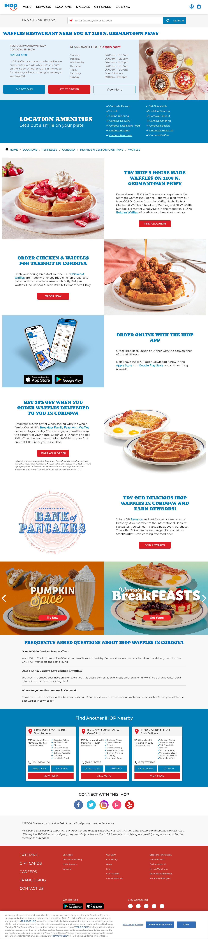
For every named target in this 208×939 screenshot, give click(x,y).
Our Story (111, 855)
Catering (62, 768)
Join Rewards (155, 545)
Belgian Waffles (127, 212)
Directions (24, 89)
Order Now (53, 296)
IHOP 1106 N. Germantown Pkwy (102, 149)
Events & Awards (114, 878)
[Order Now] (198, 6)
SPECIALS (83, 7)
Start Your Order (53, 453)
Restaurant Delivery (72, 859)
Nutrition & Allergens (160, 878)
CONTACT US (31, 888)
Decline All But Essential (160, 924)
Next (204, 598)
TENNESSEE (50, 149)
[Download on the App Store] (38, 379)
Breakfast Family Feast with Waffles (64, 427)
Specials (67, 869)
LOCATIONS (63, 7)
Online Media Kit (158, 864)
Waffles (134, 149)
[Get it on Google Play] (68, 379)
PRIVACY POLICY (60, 936)
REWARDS (43, 7)
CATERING (123, 7)
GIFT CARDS (102, 7)
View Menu (114, 89)
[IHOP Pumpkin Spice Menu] (52, 598)
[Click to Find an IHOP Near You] (71, 20)
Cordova (69, 149)
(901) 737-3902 (146, 762)
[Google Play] (73, 906)
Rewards (137, 519)
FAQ (108, 869)
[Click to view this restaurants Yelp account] (129, 804)
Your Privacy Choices (133, 924)
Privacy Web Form (159, 869)
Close (186, 924)
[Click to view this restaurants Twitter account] (91, 804)
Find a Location (155, 223)
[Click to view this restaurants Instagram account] (104, 804)
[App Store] (95, 906)
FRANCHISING (32, 880)
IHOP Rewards (70, 864)
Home (14, 149)
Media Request (157, 859)
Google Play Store (151, 365)
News (109, 864)
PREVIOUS (4, 598)
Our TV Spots (112, 873)
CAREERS (28, 871)
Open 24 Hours (42, 733)
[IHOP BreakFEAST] (156, 598)
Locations (30, 149)
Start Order (69, 89)
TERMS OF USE (28, 921)
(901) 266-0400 (41, 762)
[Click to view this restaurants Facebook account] (78, 804)
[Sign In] (191, 6)
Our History (112, 859)
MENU (27, 7)
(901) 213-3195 (93, 762)
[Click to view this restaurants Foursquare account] (116, 804)
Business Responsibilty (161, 873)
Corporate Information (161, 855)
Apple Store (124, 365)
